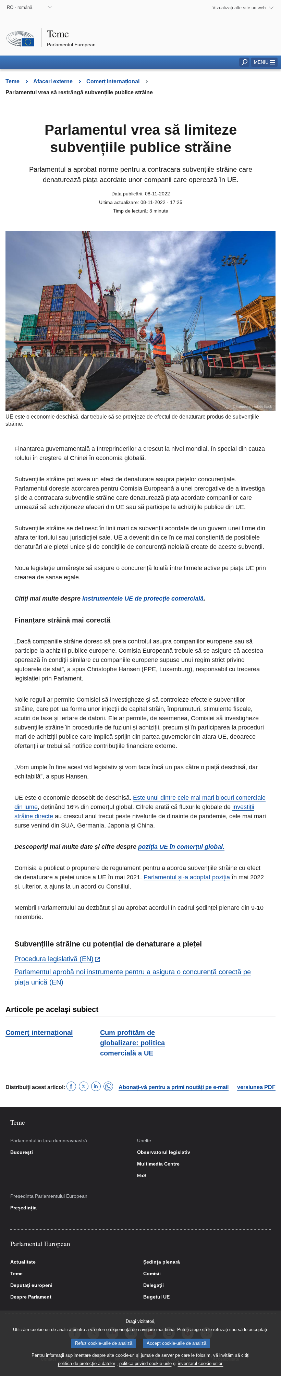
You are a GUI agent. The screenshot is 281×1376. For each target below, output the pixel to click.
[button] (264, 62)
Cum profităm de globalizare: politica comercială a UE (132, 1043)
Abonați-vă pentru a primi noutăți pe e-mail (174, 1087)
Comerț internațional (39, 1032)
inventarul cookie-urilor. (200, 1363)
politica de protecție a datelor (86, 1363)
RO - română (19, 7)
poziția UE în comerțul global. (181, 846)
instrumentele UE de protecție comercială (143, 598)
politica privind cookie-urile (145, 1363)
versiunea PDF (256, 1087)
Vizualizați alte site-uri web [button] (239, 7)
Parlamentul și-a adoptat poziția (187, 877)
